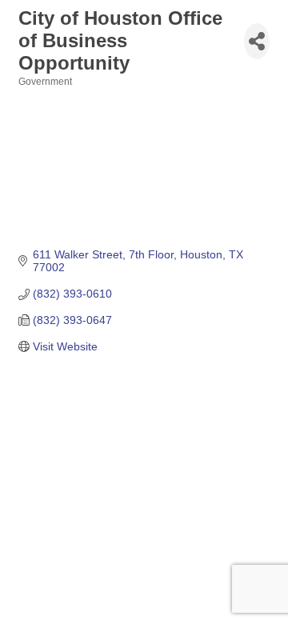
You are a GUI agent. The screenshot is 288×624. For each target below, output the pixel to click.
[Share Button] (257, 41)
